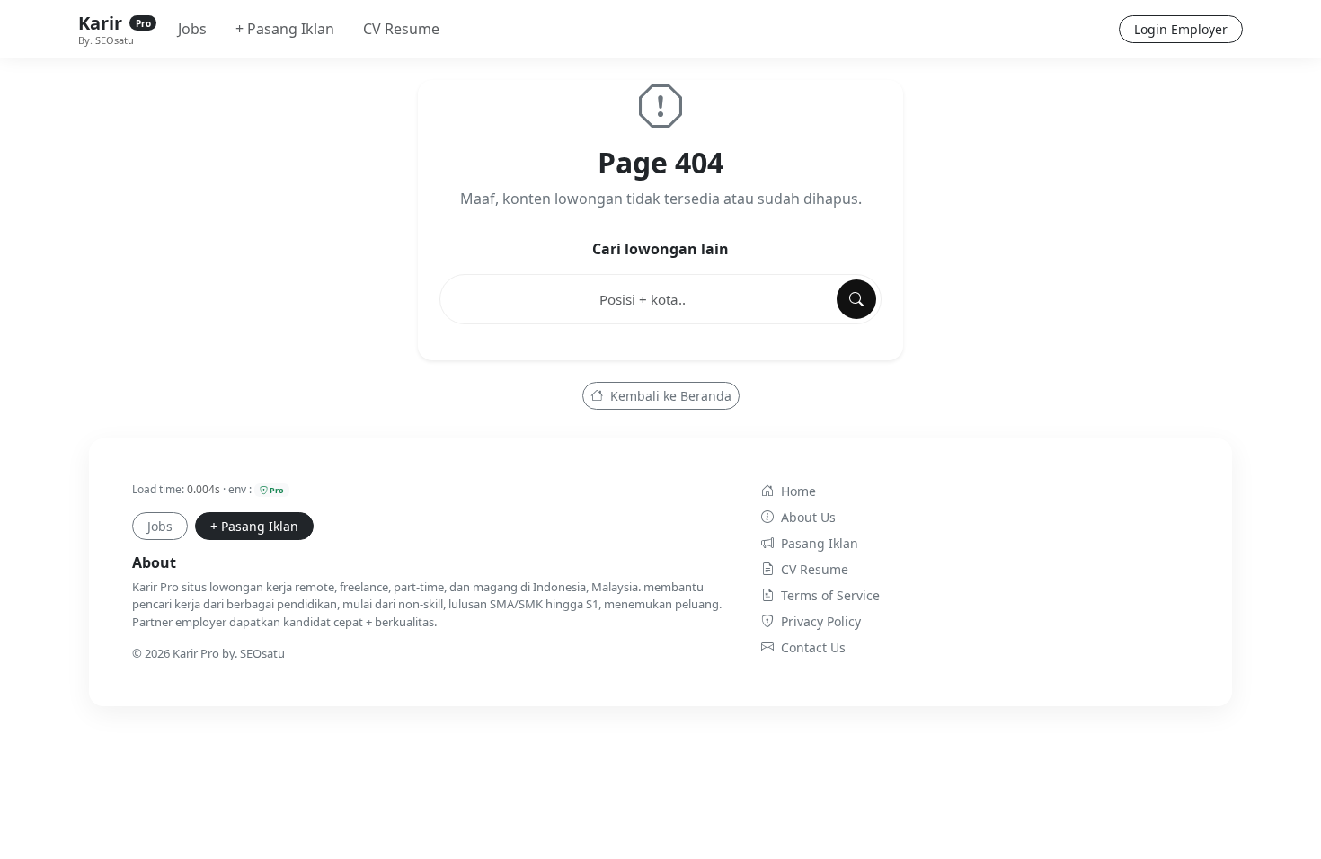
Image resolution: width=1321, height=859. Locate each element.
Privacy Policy (821, 621)
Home (798, 491)
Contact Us (813, 647)
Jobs (192, 29)
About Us (808, 517)
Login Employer (1181, 29)
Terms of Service (830, 595)
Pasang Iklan (819, 543)
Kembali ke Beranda (669, 395)
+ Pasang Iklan (284, 29)
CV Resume (401, 29)
